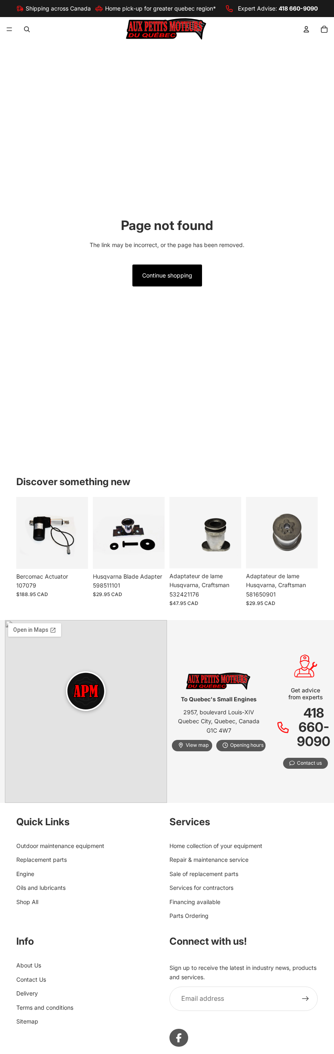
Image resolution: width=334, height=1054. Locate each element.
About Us (28, 965)
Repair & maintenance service (208, 859)
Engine (25, 873)
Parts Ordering (189, 915)
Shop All (27, 901)
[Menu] (9, 29)
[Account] (306, 29)
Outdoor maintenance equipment (60, 845)
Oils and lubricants (41, 887)
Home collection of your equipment (215, 845)
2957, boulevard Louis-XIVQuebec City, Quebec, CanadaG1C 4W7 (218, 721)
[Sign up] (305, 998)
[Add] (75, 556)
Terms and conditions (44, 1007)
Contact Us (31, 979)
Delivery (27, 993)
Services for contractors (201, 887)
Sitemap (27, 1021)
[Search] (27, 29)
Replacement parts (41, 859)
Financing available (194, 901)
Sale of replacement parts (203, 873)
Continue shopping (167, 275)
